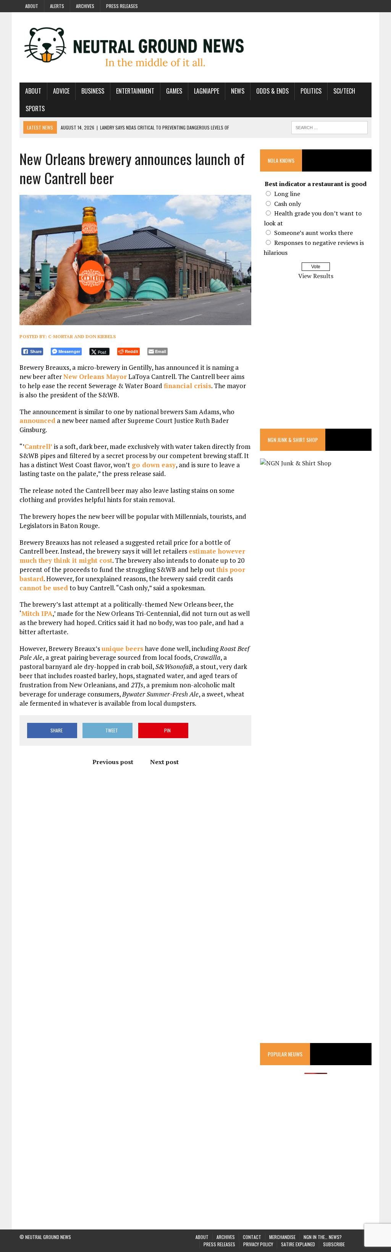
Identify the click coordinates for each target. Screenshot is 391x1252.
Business (92, 91)
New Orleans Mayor (95, 376)
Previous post (112, 762)
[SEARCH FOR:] (329, 126)
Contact (252, 1237)
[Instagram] (338, 5)
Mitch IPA (36, 613)
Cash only (287, 203)
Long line (287, 194)
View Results (315, 276)
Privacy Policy (258, 1244)
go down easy (154, 464)
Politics (311, 91)
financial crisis (187, 385)
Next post (164, 762)
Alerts (57, 6)
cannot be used (43, 587)
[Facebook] (324, 5)
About (31, 6)
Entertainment (135, 91)
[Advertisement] (316, 360)
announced (37, 420)
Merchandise (282, 1237)
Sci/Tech (344, 91)
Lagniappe (206, 91)
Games (174, 91)
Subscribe (334, 1244)
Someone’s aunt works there (313, 232)
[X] (365, 5)
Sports (35, 108)
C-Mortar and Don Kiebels (82, 336)
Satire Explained (298, 1244)
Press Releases (122, 6)
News (237, 91)
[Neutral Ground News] (195, 47)
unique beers (122, 648)
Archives (85, 6)
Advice (61, 91)
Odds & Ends (272, 91)
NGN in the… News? (323, 1237)
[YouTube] (352, 5)
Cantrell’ (38, 446)
